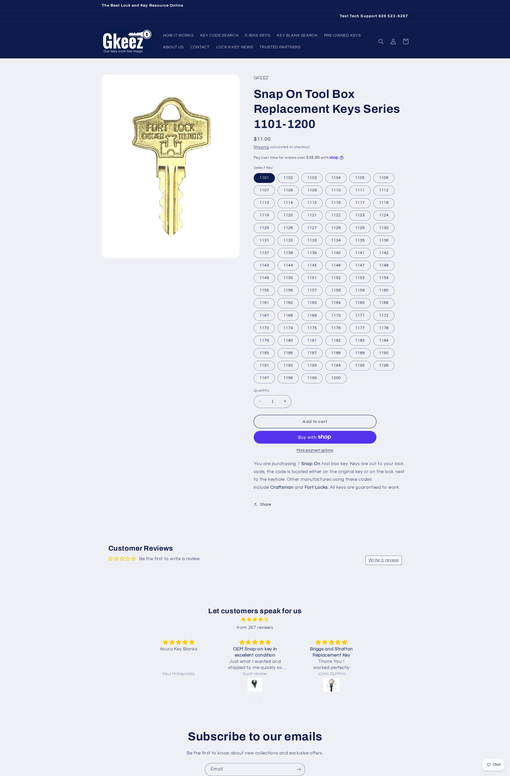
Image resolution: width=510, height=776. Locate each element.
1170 (336, 315)
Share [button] (265, 504)
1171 (360, 315)
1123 (360, 215)
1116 (336, 203)
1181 (312, 340)
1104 (336, 177)
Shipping (261, 147)
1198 (288, 378)
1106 (384, 177)
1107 (264, 190)
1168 (288, 315)
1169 (312, 315)
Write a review (383, 560)
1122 (336, 215)
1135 (360, 240)
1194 (336, 365)
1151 (312, 278)
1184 (384, 340)
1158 (336, 290)
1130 (384, 228)
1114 (288, 203)
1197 (264, 378)
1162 (288, 303)
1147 (360, 265)
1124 (384, 215)
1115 (312, 203)
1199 (312, 378)
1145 (312, 265)
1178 (384, 328)
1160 (384, 290)
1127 (312, 228)
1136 (384, 240)
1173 (264, 328)
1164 (336, 303)
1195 (360, 365)
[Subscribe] (299, 769)
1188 (336, 353)
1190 (384, 353)
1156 (288, 290)
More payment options (315, 450)
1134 (336, 240)
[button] (381, 41)
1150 (288, 278)
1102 (288, 177)
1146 (336, 265)
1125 (264, 228)
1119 (264, 215)
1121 (312, 215)
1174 (288, 328)
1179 (264, 340)
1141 (360, 253)
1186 (288, 353)
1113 (264, 203)
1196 (384, 365)
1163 (312, 303)
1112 (384, 190)
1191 (264, 365)
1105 (360, 177)
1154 (384, 278)
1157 (312, 290)
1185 (264, 353)
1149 (264, 278)
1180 (288, 340)
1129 (360, 228)
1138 (288, 253)
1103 (312, 177)
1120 (288, 215)
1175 (312, 328)
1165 (360, 303)
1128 (336, 228)
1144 (288, 265)
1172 (384, 315)
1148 (384, 265)
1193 (312, 365)
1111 (360, 190)
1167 (264, 315)
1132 (288, 240)
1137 (264, 253)
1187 (312, 353)
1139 (312, 253)
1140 (336, 253)
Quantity (261, 390)
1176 (336, 328)
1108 (288, 190)
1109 (312, 190)
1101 (264, 177)
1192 (288, 365)
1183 (360, 340)
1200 (336, 378)
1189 (360, 353)
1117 (360, 203)
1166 (384, 303)
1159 (360, 290)
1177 (360, 328)
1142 (384, 253)
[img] (255, 620)
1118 (384, 203)
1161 (264, 303)
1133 (312, 240)
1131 (264, 240)
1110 (336, 190)
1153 (360, 278)
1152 (336, 278)
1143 (264, 265)
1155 (264, 290)
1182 (336, 340)
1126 (288, 228)
